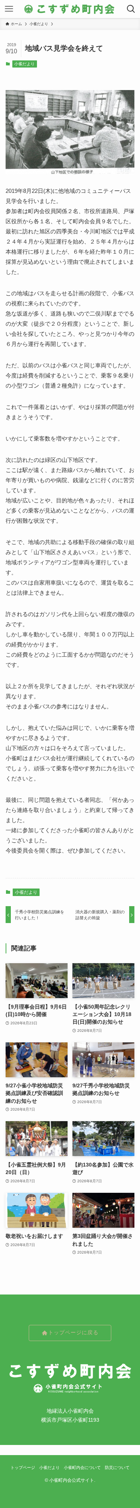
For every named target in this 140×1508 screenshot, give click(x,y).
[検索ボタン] (131, 9)
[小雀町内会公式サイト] (70, 9)
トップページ (22, 1467)
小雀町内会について (82, 1467)
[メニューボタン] (9, 9)
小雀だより (24, 64)
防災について (117, 1467)
